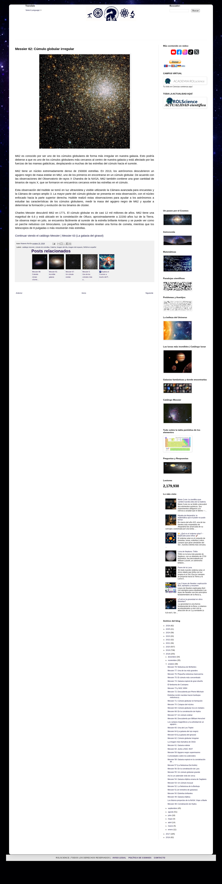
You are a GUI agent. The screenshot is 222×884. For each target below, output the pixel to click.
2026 (168, 626)
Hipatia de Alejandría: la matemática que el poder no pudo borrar (191, 517)
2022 (168, 640)
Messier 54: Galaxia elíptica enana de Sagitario (187, 779)
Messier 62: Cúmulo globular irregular (183, 738)
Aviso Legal (120, 858)
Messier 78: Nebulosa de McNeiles (182, 667)
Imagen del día (62, 247)
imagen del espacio (75, 247)
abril (170, 822)
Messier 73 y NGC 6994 (177, 688)
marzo (171, 826)
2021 (168, 643)
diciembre (172, 657)
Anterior (19, 293)
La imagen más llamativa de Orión (182, 742)
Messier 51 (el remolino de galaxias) (183, 790)
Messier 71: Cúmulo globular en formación (185, 701)
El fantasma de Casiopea (178, 685)
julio (170, 815)
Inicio (84, 293)
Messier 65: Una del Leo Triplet (180, 728)
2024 (168, 633)
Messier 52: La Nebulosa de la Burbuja (184, 786)
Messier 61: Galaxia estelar (179, 745)
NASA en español (89, 247)
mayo (170, 819)
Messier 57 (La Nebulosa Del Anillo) (182, 765)
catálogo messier (28, 247)
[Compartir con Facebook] (67, 243)
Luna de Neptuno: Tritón (188, 552)
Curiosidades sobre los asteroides (182, 756)
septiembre (173, 808)
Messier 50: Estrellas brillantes (180, 793)
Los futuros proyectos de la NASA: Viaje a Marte (187, 800)
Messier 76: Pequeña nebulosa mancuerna (185, 674)
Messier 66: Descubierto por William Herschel (186, 718)
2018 (168, 654)
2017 (168, 834)
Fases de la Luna (185, 567)
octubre (171, 664)
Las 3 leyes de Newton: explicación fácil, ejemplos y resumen (192, 584)
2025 (168, 629)
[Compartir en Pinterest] (70, 243)
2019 (168, 650)
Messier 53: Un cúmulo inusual (180, 783)
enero (170, 830)
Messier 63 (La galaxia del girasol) (182, 735)
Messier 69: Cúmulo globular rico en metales (186, 708)
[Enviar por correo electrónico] (58, 243)
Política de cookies (140, 858)
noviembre (172, 660)
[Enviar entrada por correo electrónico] (54, 243)
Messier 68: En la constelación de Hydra (184, 711)
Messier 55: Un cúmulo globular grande (184, 772)
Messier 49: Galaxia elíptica (179, 797)
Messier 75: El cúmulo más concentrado (184, 677)
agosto (171, 812)
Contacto (159, 858)
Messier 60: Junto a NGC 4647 (180, 749)
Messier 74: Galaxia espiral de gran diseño (185, 681)
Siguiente (149, 293)
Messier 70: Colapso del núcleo (181, 704)
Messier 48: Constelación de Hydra (182, 804)
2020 (168, 647)
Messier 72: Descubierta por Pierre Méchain (186, 692)
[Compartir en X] (64, 243)
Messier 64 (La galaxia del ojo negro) (183, 731)
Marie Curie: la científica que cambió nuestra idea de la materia (192, 501)
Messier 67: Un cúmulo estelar (180, 715)
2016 (168, 837)
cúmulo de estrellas (42, 247)
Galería (53, 247)
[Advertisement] (111, 32)
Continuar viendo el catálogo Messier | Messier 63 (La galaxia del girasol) (59, 235)
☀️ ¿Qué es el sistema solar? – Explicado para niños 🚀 (190, 535)
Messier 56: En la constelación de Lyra (183, 769)
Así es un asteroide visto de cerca (181, 776)
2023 (168, 636)
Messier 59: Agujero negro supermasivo (184, 752)
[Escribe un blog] (61, 243)
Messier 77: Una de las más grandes (183, 671)
